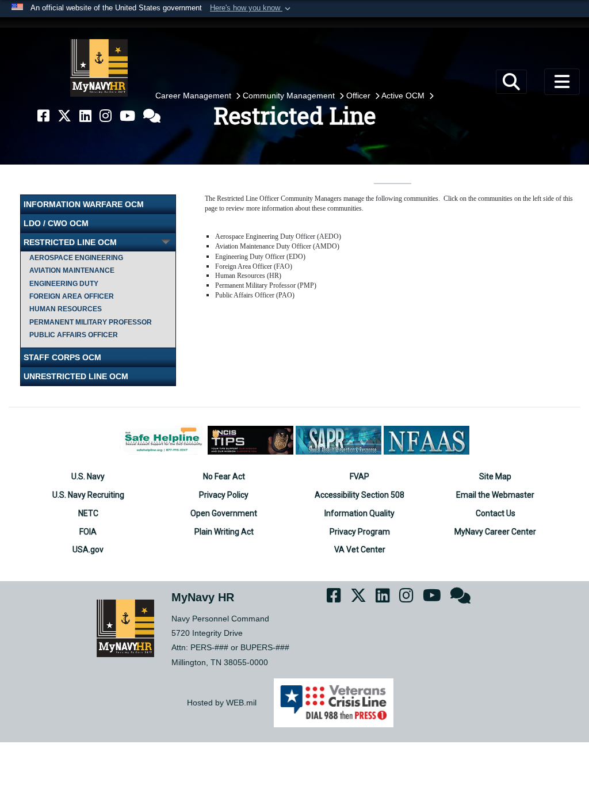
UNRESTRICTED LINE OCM (76, 376)
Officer (359, 95)
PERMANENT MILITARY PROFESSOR (90, 322)
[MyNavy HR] (99, 68)
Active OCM (404, 95)
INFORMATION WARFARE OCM (84, 204)
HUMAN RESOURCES (65, 309)
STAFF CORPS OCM (62, 357)
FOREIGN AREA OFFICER (71, 296)
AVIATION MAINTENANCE (71, 270)
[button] (251, 8)
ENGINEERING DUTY (63, 284)
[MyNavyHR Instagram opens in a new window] (106, 116)
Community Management (290, 95)
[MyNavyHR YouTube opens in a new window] (127, 116)
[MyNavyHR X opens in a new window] (64, 116)
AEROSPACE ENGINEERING (76, 258)
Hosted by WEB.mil (222, 702)
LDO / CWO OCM (56, 223)
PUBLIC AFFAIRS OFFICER (73, 335)
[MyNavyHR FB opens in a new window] (43, 116)
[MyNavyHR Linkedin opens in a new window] (85, 116)
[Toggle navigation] (562, 81)
